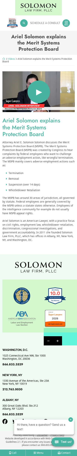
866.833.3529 (12, 364)
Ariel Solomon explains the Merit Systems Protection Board (31, 127)
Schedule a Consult (45, 23)
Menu (66, 25)
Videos (11, 58)
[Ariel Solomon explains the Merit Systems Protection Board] (38, 91)
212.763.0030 (12, 389)
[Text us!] (62, 442)
